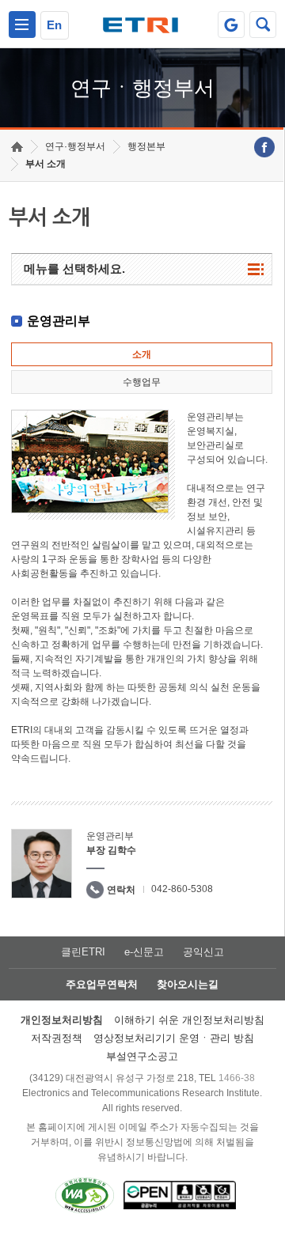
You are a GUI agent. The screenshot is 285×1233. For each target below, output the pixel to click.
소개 (141, 354)
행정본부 (146, 146)
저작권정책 (56, 1038)
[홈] (17, 146)
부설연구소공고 (142, 1056)
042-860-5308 (182, 888)
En (54, 25)
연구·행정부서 (75, 146)
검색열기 (262, 24)
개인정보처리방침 (62, 1020)
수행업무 (142, 382)
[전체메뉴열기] (22, 24)
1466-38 (236, 1078)
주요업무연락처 (102, 984)
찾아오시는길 (187, 984)
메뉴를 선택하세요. (74, 268)
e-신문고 (144, 952)
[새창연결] (264, 147)
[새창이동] (231, 24)
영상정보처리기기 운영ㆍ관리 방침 (173, 1038)
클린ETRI (83, 952)
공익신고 (203, 952)
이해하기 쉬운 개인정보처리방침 (189, 1020)
